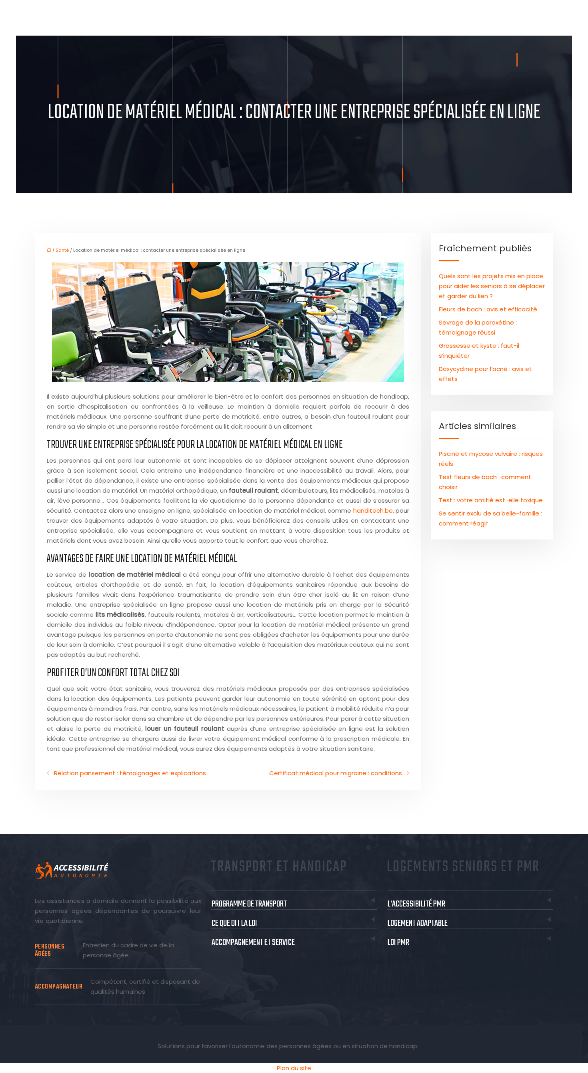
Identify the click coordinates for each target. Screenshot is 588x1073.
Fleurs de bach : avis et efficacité (488, 309)
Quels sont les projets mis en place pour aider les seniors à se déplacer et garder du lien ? (492, 286)
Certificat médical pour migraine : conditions (335, 773)
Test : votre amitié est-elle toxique (491, 500)
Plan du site (294, 1068)
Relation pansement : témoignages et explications (130, 773)
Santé (62, 250)
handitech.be (373, 510)
